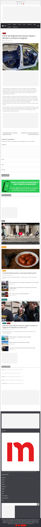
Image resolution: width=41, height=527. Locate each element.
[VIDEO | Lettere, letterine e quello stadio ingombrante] (4, 294)
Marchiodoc (11, 40)
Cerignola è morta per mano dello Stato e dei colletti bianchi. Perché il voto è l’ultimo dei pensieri (23, 288)
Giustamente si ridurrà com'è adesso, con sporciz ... (14, 369)
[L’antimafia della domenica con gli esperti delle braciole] (20, 259)
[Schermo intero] (38, 243)
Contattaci (15, 27)
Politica (9, 24)
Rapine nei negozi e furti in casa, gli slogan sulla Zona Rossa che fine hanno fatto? (24, 282)
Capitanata (29, 24)
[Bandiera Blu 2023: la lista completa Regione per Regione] (4, 343)
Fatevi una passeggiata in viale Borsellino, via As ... (14, 376)
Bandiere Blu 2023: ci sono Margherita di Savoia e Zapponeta (20, 336)
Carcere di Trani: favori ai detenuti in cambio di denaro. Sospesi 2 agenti (22, 347)
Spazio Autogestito (4, 497)
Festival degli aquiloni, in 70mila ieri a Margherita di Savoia (10, 133)
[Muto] (36, 243)
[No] (39, 522)
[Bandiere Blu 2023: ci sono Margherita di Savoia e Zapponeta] (4, 337)
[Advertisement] (22, 13)
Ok (16, 525)
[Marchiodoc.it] (2, 25)
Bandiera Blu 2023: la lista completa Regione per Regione (19, 342)
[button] (17, 27)
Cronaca (14, 24)
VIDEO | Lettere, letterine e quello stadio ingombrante (19, 293)
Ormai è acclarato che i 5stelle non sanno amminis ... (11, 373)
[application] (20, 233)
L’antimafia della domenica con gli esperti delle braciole (19, 273)
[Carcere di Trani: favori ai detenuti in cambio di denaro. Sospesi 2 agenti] (4, 348)
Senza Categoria (4, 495)
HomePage (3, 486)
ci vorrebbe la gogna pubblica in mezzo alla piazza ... (14, 380)
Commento (4, 144)
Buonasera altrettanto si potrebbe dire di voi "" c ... (16, 383)
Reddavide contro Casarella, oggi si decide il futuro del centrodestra (29, 133)
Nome (2, 159)
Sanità (34, 24)
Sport (24, 24)
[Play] (2, 243)
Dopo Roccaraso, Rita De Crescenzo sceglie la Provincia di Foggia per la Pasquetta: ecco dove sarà (19, 326)
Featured (3, 484)
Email (2, 164)
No (18, 525)
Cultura (19, 24)
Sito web (3, 169)
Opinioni (9, 27)
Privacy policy (23, 525)
